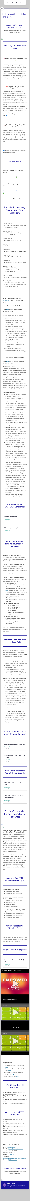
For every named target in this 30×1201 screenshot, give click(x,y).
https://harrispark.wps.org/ (15, 1149)
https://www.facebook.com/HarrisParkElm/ (14, 1158)
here (7, 309)
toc (2, 9)
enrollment (6, 300)
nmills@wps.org (11, 1147)
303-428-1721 (11, 1154)
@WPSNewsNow (12, 1160)
